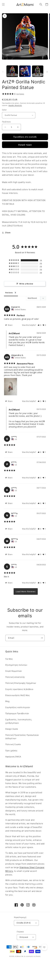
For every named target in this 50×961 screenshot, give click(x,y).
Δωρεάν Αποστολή (15, 105)
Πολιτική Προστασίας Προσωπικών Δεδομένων (22, 736)
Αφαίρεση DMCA (13, 756)
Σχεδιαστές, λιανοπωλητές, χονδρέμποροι (18, 721)
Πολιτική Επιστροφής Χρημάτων (20, 683)
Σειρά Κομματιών (13, 671)
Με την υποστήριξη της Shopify (31, 956)
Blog (7, 701)
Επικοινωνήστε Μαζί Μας (17, 695)
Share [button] (8, 232)
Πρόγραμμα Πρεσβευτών (17, 713)
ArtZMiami (18, 956)
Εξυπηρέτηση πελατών (16, 665)
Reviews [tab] (9, 292)
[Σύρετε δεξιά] (47, 72)
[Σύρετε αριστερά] (3, 72)
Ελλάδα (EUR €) (24, 923)
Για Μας (9, 659)
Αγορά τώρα (25, 144)
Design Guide (11, 729)
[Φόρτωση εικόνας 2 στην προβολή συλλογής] (25, 71)
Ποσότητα (6, 122)
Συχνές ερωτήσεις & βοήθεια (19, 689)
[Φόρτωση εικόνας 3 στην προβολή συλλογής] (37, 71)
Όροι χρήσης (11, 750)
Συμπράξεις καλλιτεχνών (17, 707)
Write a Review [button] (26, 283)
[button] (3, 4)
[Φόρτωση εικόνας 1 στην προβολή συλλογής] (12, 71)
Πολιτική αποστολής (15, 677)
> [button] (26, 591)
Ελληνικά (24, 937)
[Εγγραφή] (42, 638)
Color (4, 110)
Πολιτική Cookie (13, 744)
